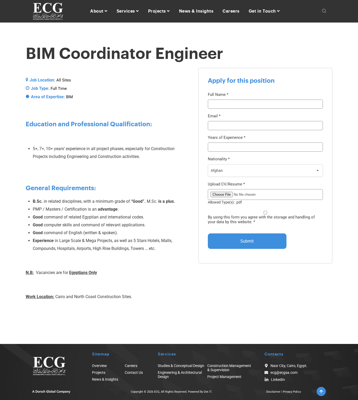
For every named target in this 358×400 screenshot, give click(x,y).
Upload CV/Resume (226, 184)
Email (214, 116)
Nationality (219, 159)
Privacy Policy (292, 391)
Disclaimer (273, 391)
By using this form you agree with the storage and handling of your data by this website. (261, 219)
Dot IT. (208, 391)
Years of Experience (226, 137)
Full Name (218, 94)
